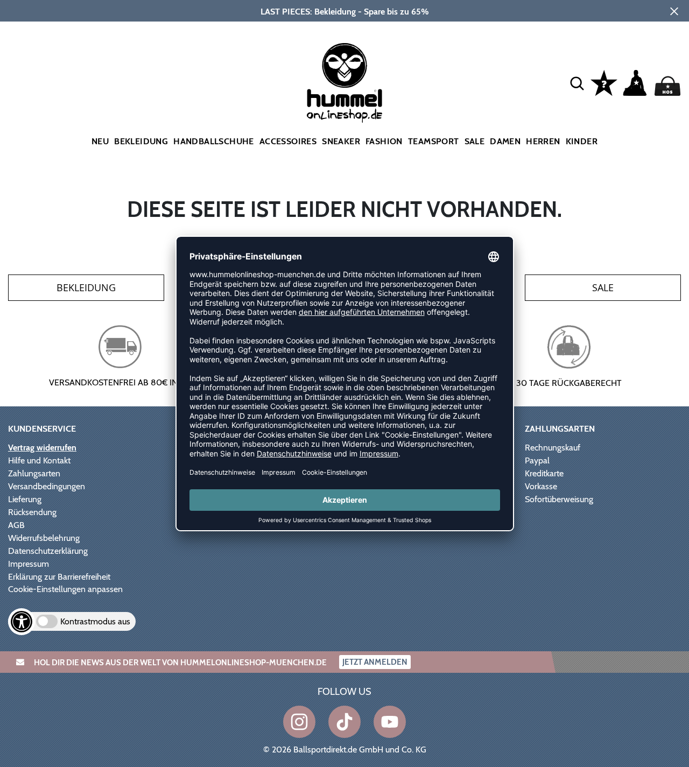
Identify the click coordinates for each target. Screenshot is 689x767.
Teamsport (433, 141)
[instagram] (299, 722)
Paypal (537, 460)
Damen (505, 141)
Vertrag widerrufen (42, 447)
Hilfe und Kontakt (39, 460)
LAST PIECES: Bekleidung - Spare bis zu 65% (345, 11)
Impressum (28, 564)
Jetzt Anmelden (374, 662)
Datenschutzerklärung (48, 551)
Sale (475, 141)
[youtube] (390, 722)
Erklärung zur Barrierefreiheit (59, 577)
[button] (577, 83)
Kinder (581, 141)
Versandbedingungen (46, 486)
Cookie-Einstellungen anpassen (65, 589)
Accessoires (288, 141)
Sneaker (341, 141)
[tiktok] (344, 722)
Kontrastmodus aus (95, 621)
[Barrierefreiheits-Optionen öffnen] (21, 621)
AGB (16, 525)
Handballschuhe (213, 141)
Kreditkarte (544, 473)
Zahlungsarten (34, 473)
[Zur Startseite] (345, 83)
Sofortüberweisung (559, 499)
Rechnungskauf (552, 447)
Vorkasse (541, 486)
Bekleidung (141, 141)
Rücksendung (32, 512)
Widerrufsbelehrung (44, 538)
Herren (543, 141)
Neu (100, 141)
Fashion (384, 141)
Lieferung (24, 499)
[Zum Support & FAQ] (603, 82)
